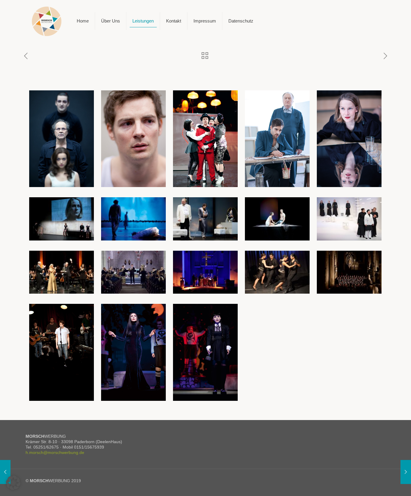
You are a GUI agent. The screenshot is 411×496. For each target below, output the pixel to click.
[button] (13, 483)
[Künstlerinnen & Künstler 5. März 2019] (405, 472)
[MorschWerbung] (47, 21)
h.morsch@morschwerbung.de (55, 452)
